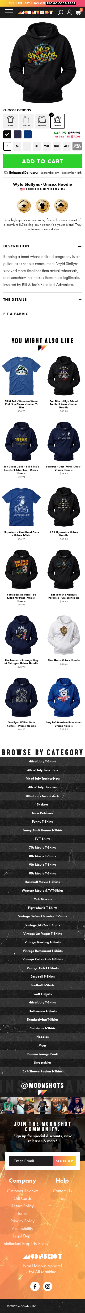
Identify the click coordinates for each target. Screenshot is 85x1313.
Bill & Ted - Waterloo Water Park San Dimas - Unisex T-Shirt (21, 406)
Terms (22, 1213)
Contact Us (62, 1191)
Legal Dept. (22, 1236)
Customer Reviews (22, 1191)
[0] (78, 13)
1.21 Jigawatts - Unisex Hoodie (64, 536)
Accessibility (22, 1228)
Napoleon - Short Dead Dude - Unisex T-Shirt (21, 536)
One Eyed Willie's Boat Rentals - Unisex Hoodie (21, 726)
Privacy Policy (23, 1221)
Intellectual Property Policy (26, 1243)
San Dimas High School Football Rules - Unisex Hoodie (64, 406)
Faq (62, 1198)
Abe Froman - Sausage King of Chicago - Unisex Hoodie (21, 663)
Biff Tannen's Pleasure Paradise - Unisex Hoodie (63, 598)
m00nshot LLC (27, 1306)
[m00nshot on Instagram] (8, 1105)
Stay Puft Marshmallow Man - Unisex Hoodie (63, 726)
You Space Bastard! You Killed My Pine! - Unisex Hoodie (21, 599)
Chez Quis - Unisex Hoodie (64, 661)
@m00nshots (42, 1085)
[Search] (60, 12)
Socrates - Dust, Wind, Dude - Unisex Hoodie (63, 470)
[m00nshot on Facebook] (35, 1286)
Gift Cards (23, 1198)
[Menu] (9, 12)
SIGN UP (64, 1161)
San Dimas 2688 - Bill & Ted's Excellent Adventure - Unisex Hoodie (21, 471)
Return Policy (22, 1206)
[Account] (69, 16)
